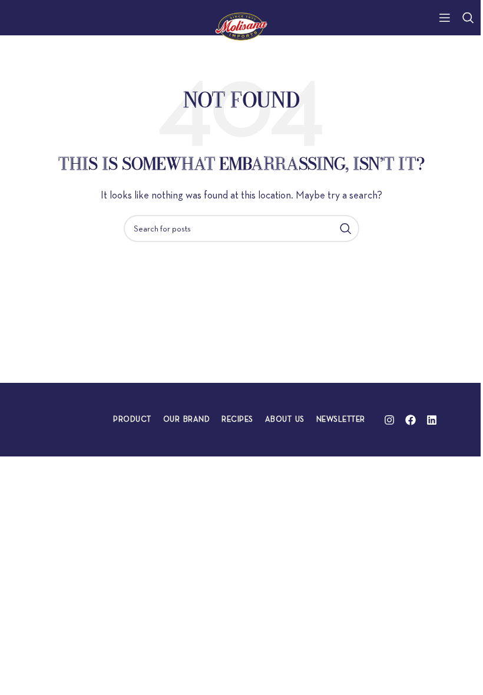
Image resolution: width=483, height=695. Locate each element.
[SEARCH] (345, 228)
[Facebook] (410, 420)
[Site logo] (242, 25)
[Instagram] (389, 420)
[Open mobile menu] (444, 17)
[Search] (468, 17)
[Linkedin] (431, 420)
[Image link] (70, 418)
